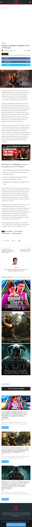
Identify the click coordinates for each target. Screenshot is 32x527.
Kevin (3, 419)
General (6, 7)
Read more (5, 427)
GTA (16, 302)
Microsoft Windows (9, 231)
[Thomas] (3, 51)
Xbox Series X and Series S (16, 233)
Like (28, 58)
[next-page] (5, 378)
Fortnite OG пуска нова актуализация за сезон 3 (25, 250)
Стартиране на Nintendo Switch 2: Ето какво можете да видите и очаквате (8, 251)
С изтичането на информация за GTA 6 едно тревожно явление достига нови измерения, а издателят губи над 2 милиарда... (15, 415)
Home (3, 7)
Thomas (7, 50)
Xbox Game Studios (6, 233)
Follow (27, 61)
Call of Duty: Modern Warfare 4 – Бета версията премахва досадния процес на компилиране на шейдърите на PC (16, 339)
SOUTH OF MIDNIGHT (18, 231)
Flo (2, 453)
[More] (19, 240)
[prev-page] (2, 378)
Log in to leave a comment (16, 388)
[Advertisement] (16, 25)
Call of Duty (16, 336)
